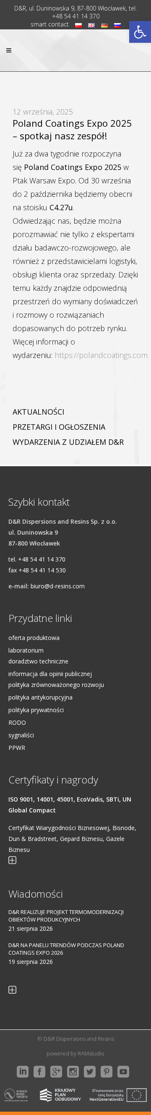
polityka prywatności (36, 710)
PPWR (16, 748)
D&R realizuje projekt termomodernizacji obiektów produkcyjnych (66, 915)
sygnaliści (21, 735)
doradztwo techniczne (38, 661)
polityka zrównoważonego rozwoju (56, 685)
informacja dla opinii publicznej (50, 674)
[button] (140, 32)
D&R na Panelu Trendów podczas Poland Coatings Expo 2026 (66, 948)
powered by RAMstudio (75, 1053)
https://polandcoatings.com (101, 355)
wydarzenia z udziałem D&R (68, 442)
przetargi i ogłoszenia (59, 427)
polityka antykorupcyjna (40, 697)
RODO (17, 722)
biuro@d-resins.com (58, 586)
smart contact (50, 24)
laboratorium (26, 650)
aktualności (38, 412)
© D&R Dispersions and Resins (75, 1038)
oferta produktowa (34, 638)
